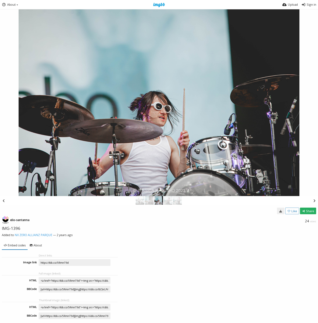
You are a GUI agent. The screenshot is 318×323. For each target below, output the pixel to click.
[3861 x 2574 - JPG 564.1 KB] (280, 211)
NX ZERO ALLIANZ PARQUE (33, 235)
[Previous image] (3, 200)
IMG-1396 (11, 228)
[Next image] (314, 200)
